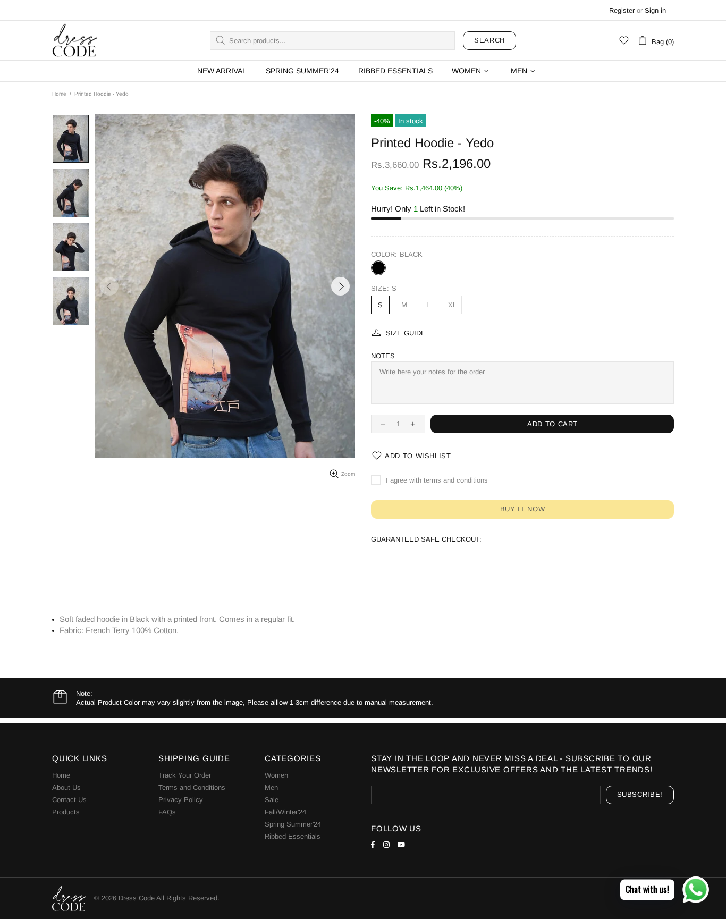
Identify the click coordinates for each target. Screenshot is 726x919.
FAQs (167, 812)
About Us (66, 787)
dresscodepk (75, 40)
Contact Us (69, 800)
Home (59, 94)
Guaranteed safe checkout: (426, 539)
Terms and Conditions (191, 787)
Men (271, 787)
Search (489, 40)
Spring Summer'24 (293, 824)
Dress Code (137, 898)
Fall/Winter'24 (285, 812)
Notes (383, 356)
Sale (271, 800)
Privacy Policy (180, 800)
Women (276, 775)
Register (622, 10)
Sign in (655, 10)
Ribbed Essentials (292, 836)
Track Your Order (184, 775)
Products (66, 812)
